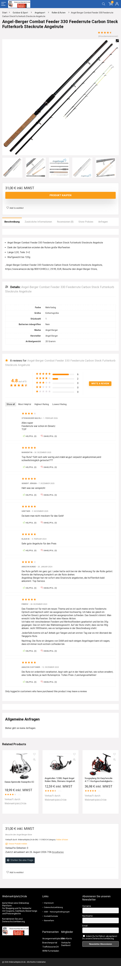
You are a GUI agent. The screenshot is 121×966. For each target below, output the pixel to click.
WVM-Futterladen (50, 951)
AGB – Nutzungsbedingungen (57, 912)
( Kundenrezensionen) (108, 36)
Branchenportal (49, 942)
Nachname (87, 916)
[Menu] (3, 4)
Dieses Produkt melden (18, 844)
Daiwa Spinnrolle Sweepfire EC (19, 782)
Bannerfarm (49, 920)
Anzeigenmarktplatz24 (53, 938)
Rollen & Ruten (59, 12)
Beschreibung (12, 221)
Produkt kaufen (60, 195)
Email (85, 926)
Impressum (49, 903)
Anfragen (103, 221)
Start (4, 12)
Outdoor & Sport (20, 12)
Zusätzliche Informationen (38, 221)
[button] (117, 40)
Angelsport (40, 12)
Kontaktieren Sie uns (12, 919)
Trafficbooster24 (50, 947)
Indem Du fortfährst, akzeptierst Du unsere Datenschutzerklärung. (99, 937)
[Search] (103, 4)
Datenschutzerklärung (53, 907)
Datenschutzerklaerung (13, 921)
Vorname (86, 906)
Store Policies (86, 221)
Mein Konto (66, 938)
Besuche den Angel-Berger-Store (18, 834)
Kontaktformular (51, 916)
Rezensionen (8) (65, 221)
